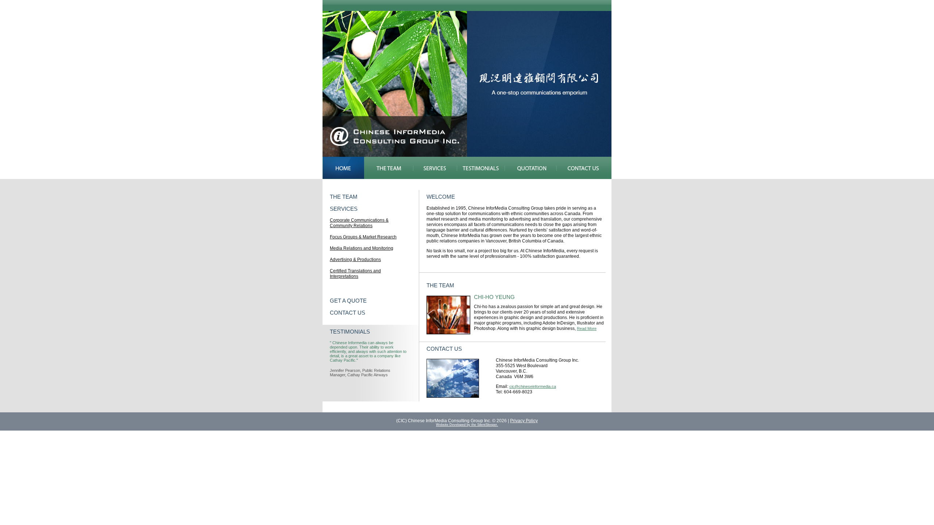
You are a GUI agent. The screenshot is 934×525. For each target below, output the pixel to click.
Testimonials (481, 168)
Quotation (531, 168)
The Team (388, 168)
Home (343, 168)
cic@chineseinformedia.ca (532, 386)
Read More (587, 328)
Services (435, 168)
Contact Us (584, 168)
